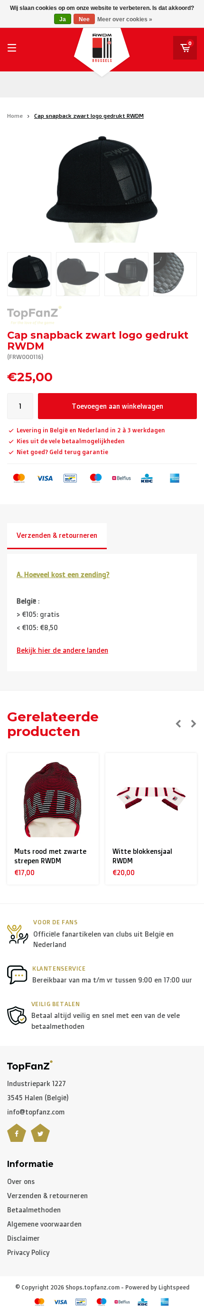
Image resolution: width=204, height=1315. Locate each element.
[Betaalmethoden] (19, 478)
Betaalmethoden (34, 1210)
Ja (62, 19)
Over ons (21, 1181)
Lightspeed (173, 1287)
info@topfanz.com (36, 1112)
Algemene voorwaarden (44, 1224)
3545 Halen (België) (38, 1098)
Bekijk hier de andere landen (62, 650)
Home (15, 115)
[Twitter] (40, 1138)
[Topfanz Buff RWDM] (158, 799)
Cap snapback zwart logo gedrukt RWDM (89, 115)
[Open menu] (11, 47)
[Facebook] (16, 1138)
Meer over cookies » (124, 19)
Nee (84, 19)
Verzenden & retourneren (57, 535)
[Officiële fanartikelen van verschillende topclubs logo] (30, 1065)
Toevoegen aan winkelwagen (117, 406)
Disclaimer (23, 1238)
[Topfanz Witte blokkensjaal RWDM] (60, 799)
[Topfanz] (34, 315)
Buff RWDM (138, 851)
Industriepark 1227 (36, 1083)
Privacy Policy (28, 1252)
